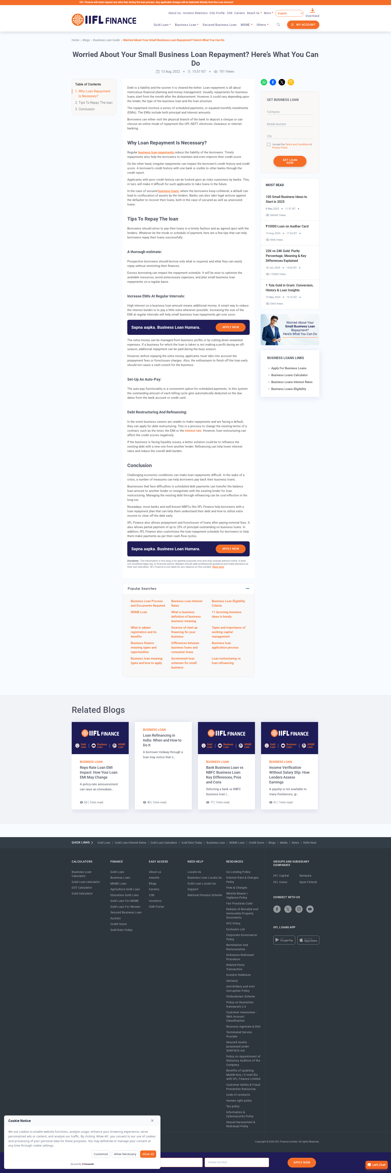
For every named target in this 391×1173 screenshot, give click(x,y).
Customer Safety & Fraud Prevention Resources (243, 1087)
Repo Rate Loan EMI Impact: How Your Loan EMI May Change (99, 772)
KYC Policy (233, 923)
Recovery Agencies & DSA (243, 1026)
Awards (154, 877)
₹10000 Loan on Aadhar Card (287, 226)
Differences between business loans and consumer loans (185, 647)
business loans (168, 191)
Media (284, 842)
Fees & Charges (236, 887)
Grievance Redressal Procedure (240, 957)
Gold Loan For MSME (124, 900)
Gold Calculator (82, 893)
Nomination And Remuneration (237, 947)
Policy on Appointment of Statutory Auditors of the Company (243, 1060)
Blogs (272, 842)
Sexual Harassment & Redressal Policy (240, 1124)
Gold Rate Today (191, 842)
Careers (239, 13)
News (295, 842)
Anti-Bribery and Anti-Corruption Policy (240, 988)
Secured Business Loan (220, 25)
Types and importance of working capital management (228, 632)
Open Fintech (308, 882)
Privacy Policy (280, 147)
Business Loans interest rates (292, 382)
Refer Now (309, 842)
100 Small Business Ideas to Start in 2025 (286, 199)
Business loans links (285, 358)
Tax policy (233, 1106)
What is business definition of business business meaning (186, 616)
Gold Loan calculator (86, 882)
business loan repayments (156, 152)
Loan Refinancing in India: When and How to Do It (162, 740)
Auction (115, 918)
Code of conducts (238, 1094)
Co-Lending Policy (238, 872)
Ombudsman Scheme (240, 996)
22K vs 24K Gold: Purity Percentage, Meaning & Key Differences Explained (286, 256)
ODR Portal (156, 906)
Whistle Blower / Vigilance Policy (237, 895)
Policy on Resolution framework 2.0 (240, 1004)
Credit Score (256, 842)
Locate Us (194, 872)
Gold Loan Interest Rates (130, 842)
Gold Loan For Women (125, 906)
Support (193, 889)
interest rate (193, 431)
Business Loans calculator (289, 375)
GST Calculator (82, 887)
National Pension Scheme (205, 895)
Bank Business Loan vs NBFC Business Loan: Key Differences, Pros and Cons (224, 774)
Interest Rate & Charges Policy (242, 880)
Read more (218, 567)
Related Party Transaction (235, 967)
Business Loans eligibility (288, 389)
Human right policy (239, 1100)
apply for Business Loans (288, 368)
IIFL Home (280, 882)
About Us (174, 13)
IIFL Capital (281, 875)
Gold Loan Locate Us (202, 883)
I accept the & (292, 144)
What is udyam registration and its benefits (144, 632)
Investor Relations (195, 13)
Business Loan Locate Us (205, 877)
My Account (305, 24)
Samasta (305, 875)
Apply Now (230, 327)
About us (155, 872)
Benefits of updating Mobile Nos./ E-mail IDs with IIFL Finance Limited (243, 1074)
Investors (155, 900)
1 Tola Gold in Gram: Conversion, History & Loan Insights (289, 287)
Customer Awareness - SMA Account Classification (241, 1016)
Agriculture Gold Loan (125, 889)
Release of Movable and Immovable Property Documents (242, 913)
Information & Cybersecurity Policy (240, 1114)
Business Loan (91, 762)
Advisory (232, 980)
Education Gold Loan (124, 895)
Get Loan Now (290, 161)
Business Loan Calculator (82, 874)
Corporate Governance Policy (241, 937)
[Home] (104, 20)
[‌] (264, 82)
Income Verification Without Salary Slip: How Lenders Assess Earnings (289, 774)
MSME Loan (139, 612)
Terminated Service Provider (239, 1034)
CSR (230, 13)
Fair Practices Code (239, 903)
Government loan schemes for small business (184, 663)
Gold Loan (104, 842)
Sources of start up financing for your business (184, 632)
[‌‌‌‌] (278, 25)
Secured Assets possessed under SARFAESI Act (237, 1046)
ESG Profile (217, 13)
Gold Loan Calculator (163, 842)
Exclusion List (235, 929)
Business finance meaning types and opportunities (143, 647)
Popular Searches (142, 588)
